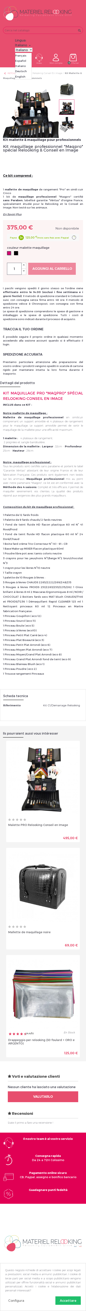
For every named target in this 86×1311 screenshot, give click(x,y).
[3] (17, 820)
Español (20, 60)
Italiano (20, 66)
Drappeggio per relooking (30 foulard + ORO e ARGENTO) (41, 1041)
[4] (21, 820)
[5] (24, 820)
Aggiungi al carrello (52, 269)
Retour (10, 73)
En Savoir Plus (12, 214)
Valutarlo (43, 1097)
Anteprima (29, 835)
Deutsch (21, 71)
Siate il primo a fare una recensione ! (30, 1122)
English (20, 76)
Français (20, 55)
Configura (16, 1300)
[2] (13, 820)
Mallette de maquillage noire (29, 932)
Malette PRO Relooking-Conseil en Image (38, 825)
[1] (9, 820)
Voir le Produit (60, 835)
